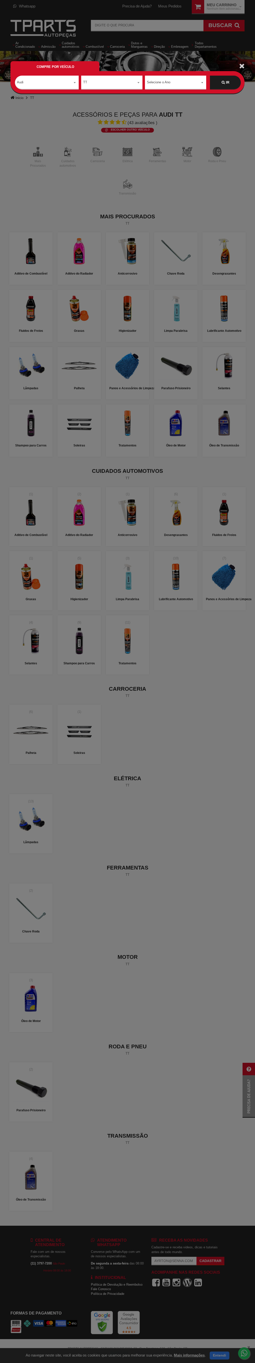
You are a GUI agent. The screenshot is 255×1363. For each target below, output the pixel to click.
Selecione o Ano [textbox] (158, 82)
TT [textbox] (85, 82)
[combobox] (47, 83)
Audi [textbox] (20, 82)
